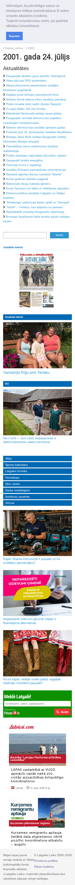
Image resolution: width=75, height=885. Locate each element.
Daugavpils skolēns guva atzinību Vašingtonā (35, 76)
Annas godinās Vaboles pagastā (27, 179)
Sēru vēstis (12, 484)
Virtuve (9, 503)
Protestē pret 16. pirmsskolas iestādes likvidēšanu (39, 132)
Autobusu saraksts (17, 496)
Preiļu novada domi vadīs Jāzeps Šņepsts (33, 104)
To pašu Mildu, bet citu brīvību (26, 108)
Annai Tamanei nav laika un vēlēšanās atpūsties (37, 188)
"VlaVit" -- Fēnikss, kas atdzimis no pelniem (34, 207)
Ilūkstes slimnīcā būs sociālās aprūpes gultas (35, 127)
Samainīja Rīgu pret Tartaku (26, 372)
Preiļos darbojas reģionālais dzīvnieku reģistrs (36, 155)
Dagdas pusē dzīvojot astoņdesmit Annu (32, 94)
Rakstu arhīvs (14, 48)
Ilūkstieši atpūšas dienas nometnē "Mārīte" (34, 174)
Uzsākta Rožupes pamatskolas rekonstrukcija (36, 169)
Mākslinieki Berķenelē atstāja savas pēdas (34, 113)
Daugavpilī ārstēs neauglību (24, 160)
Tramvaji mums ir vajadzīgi (23, 165)
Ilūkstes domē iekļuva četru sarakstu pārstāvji (36, 99)
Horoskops (12, 477)
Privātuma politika (46, 860)
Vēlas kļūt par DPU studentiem (26, 80)
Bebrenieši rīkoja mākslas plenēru (28, 183)
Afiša (8, 458)
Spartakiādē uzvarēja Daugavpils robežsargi (35, 211)
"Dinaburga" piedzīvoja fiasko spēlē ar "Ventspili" (38, 202)
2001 (31, 48)
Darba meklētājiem (17, 490)
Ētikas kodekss (44, 866)
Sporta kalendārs (16, 464)
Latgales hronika (16, 471)
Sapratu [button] (14, 36)
